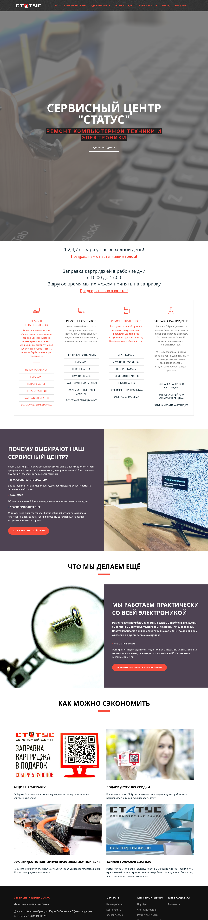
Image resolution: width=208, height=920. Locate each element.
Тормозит (36, 377)
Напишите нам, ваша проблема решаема (139, 667)
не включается (36, 384)
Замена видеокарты (36, 398)
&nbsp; (166, 5)
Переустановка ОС (36, 369)
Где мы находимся (104, 148)
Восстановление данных (36, 404)
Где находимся (100, 5)
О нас (56, 5)
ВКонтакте (174, 904)
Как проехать (113, 909)
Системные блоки (146, 909)
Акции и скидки (124, 5)
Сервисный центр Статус (32, 897)
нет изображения (36, 391)
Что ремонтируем (75, 5)
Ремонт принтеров (126, 321)
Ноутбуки (142, 904)
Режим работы (148, 5)
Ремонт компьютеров (36, 323)
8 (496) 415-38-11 (183, 5)
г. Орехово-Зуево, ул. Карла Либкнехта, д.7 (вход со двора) (58, 911)
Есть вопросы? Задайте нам (29, 531)
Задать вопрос (114, 915)
